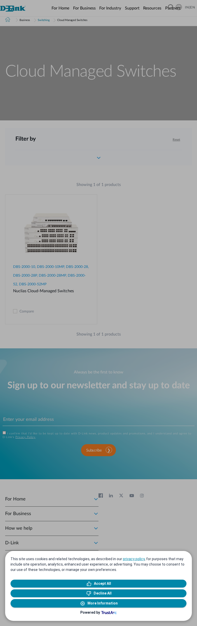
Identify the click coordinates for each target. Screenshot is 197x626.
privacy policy (134, 559)
